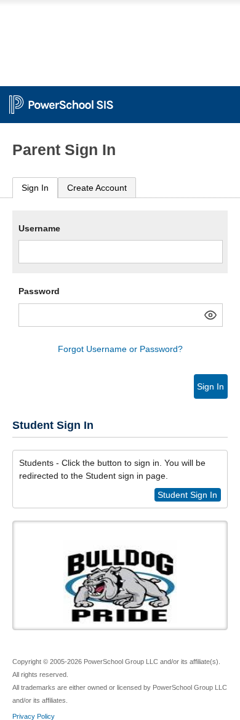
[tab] (35, 188)
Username (39, 228)
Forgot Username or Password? (120, 349)
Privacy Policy (33, 716)
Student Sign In (187, 495)
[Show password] (210, 315)
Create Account (97, 188)
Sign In (35, 188)
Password (39, 291)
